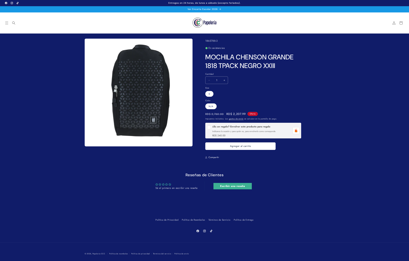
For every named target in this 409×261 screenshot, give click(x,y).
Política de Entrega (243, 219)
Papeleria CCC (99, 253)
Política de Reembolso (193, 219)
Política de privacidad (140, 253)
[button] (6, 22)
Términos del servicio (162, 253)
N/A (211, 106)
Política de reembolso (118, 253)
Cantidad (209, 74)
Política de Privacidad (166, 219)
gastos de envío (236, 118)
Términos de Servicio (219, 219)
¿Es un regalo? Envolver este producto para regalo (241, 126)
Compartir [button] (213, 157)
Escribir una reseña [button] (232, 186)
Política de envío (181, 253)
